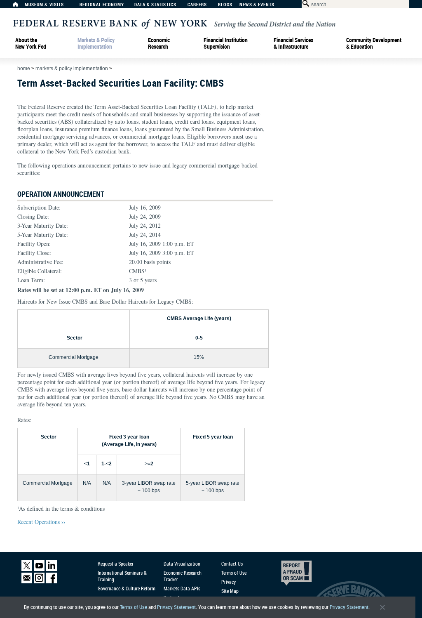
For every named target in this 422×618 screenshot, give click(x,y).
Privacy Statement (176, 607)
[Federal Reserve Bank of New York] (174, 23)
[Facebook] (51, 581)
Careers (197, 4)
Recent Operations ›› (41, 522)
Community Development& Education (373, 43)
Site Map (230, 590)
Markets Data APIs (182, 588)
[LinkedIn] (51, 569)
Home (23, 68)
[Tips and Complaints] (285, 575)
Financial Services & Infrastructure (293, 43)
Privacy (228, 581)
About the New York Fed (30, 43)
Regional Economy (102, 4)
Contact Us (232, 563)
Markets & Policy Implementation (96, 43)
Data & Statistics (155, 4)
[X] (26, 569)
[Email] (26, 581)
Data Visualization (182, 563)
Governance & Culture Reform (126, 588)
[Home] (19, 6)
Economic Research (159, 43)
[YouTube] (39, 569)
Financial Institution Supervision (226, 43)
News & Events (256, 4)
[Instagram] (39, 581)
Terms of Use (133, 607)
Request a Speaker (116, 563)
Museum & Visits (44, 4)
